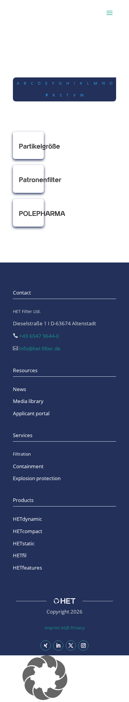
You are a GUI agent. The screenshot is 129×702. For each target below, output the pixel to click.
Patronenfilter (28, 180)
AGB (65, 628)
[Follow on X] (71, 645)
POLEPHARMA (28, 214)
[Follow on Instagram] (83, 645)
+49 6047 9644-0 (39, 335)
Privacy (77, 628)
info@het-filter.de (40, 348)
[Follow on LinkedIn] (58, 645)
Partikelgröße (28, 147)
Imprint (52, 628)
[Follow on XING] (45, 645)
